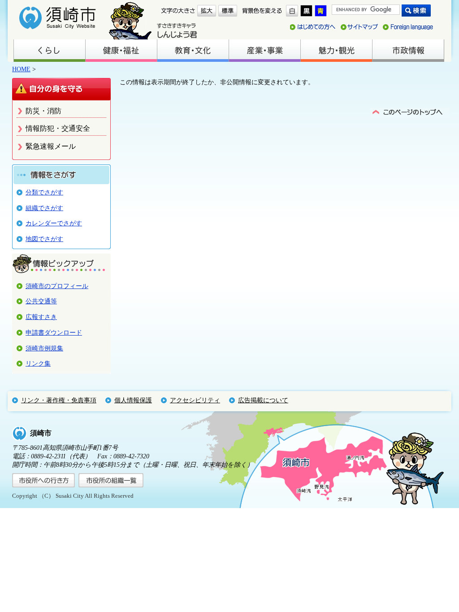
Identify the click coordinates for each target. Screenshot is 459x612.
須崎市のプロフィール (57, 285)
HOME (21, 69)
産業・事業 (264, 50)
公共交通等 (41, 301)
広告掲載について (263, 400)
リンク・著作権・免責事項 (58, 400)
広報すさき (41, 316)
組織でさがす (44, 207)
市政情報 (408, 50)
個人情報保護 (133, 400)
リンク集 (38, 363)
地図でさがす (44, 238)
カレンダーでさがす (54, 223)
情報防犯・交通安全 (58, 128)
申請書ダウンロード (54, 332)
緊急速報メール (51, 146)
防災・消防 (43, 111)
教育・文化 (193, 50)
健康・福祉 (121, 50)
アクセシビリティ (195, 400)
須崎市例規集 (44, 348)
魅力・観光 (336, 50)
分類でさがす (44, 192)
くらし (49, 50)
